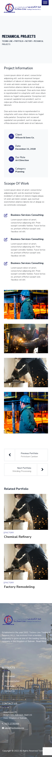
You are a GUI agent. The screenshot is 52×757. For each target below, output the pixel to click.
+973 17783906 (11, 723)
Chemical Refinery (17, 537)
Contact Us (10, 691)
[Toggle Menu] (45, 2)
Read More (41, 641)
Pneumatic (9, 686)
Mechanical (10, 676)
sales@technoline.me (14, 728)
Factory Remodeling (19, 587)
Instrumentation (12, 681)
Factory (9, 533)
